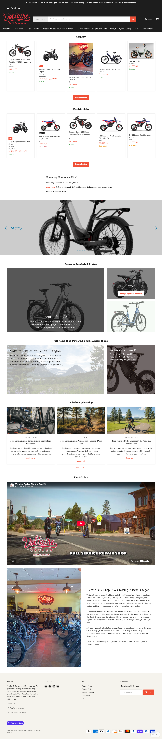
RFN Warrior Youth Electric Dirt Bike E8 (110, 137)
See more (80, 467)
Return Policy (87, 686)
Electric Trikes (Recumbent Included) (58, 29)
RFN (40, 141)
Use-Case (19, 29)
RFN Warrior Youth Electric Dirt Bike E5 (49, 137)
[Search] (133, 19)
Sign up (148, 692)
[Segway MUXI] (141, 51)
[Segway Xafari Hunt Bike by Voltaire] (81, 59)
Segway (11, 67)
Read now (29, 458)
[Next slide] (156, 228)
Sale (136, 29)
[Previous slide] (6, 228)
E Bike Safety (147, 29)
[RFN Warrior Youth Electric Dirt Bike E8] (111, 124)
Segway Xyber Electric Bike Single (49, 70)
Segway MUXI (134, 61)
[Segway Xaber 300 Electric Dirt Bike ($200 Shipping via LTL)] (20, 50)
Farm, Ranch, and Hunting (120, 29)
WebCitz (9, 733)
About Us (7, 29)
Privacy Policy (87, 689)
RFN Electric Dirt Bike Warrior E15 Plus (141, 136)
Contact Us (86, 695)
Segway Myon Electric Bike (109, 69)
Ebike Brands (33, 29)
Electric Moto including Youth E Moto (92, 29)
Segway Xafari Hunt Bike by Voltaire (80, 78)
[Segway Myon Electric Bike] (111, 55)
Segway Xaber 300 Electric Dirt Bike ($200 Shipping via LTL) (19, 62)
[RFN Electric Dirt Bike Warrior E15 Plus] (141, 124)
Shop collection (81, 97)
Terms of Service (88, 692)
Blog (84, 699)
